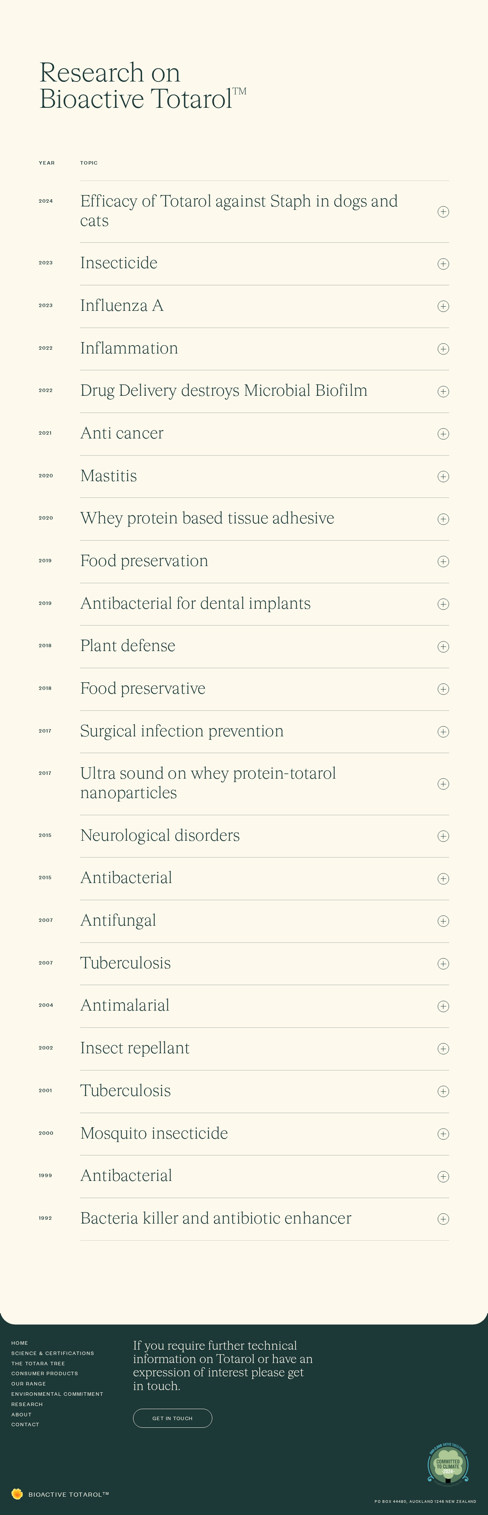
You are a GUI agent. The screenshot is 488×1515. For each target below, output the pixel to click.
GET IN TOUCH (172, 1418)
